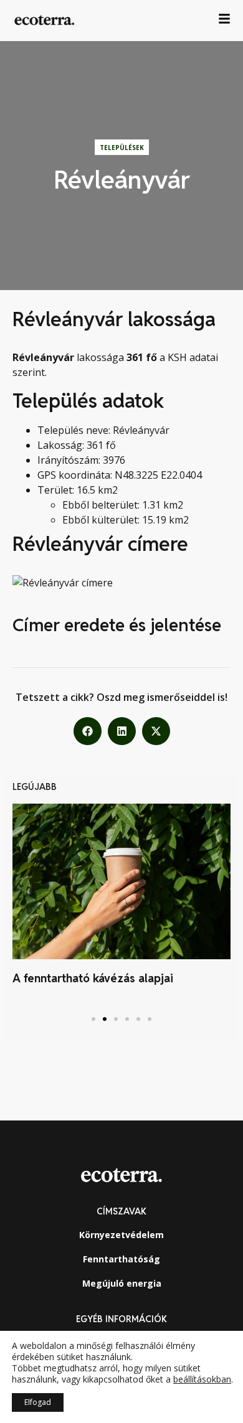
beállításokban (202, 1379)
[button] (88, 731)
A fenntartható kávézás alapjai (92, 978)
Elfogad (37, 1402)
